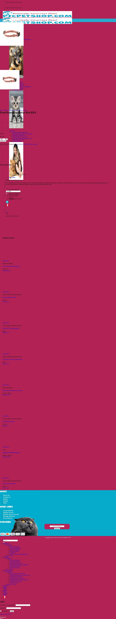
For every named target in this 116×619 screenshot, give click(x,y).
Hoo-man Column (11, 584)
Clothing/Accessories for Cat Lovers (22, 138)
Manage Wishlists (9, 516)
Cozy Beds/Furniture (15, 566)
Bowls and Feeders (14, 549)
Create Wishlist (8, 510)
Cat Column (9, 569)
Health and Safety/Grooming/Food (21, 86)
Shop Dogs (6, 543)
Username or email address (7, 605)
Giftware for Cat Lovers (18, 140)
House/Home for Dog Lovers (20, 132)
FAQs (5, 503)
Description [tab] (12, 177)
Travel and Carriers (14, 567)
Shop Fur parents (8, 570)
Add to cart (3, 141)
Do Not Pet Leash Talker (9, 483)
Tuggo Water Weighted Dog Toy (11, 452)
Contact (8, 188)
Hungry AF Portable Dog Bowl (11, 328)
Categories (12, 131)
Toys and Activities (14, 560)
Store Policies (7, 518)
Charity (8, 185)
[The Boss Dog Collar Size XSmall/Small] (7, 122)
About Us (6, 495)
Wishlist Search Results (11, 514)
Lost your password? (5, 614)
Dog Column (9, 555)
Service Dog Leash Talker (9, 297)
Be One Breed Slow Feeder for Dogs (12, 390)
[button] (6, 196)
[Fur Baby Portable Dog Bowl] (7, 131)
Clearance (9, 181)
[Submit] (6, 193)
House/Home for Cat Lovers (19, 137)
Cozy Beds (12, 552)
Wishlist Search (8, 512)
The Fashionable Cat (15, 561)
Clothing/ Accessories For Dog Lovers (22, 134)
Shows (5, 499)
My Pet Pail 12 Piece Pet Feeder (11, 266)
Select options (6, 270)
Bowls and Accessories (15, 563)
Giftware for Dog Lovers (18, 135)
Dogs (5, 110)
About (5, 587)
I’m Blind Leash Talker (8, 421)
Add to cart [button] (6, 301)
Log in (11, 611)
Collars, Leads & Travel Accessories (17, 110)
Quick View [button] (6, 260)
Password (3, 608)
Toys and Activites (14, 546)
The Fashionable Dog (15, 548)
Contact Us (6, 497)
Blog (7, 187)
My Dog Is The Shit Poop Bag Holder (12, 359)
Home (1, 110)
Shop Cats (6, 557)
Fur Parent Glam (16, 141)
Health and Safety (14, 551)
